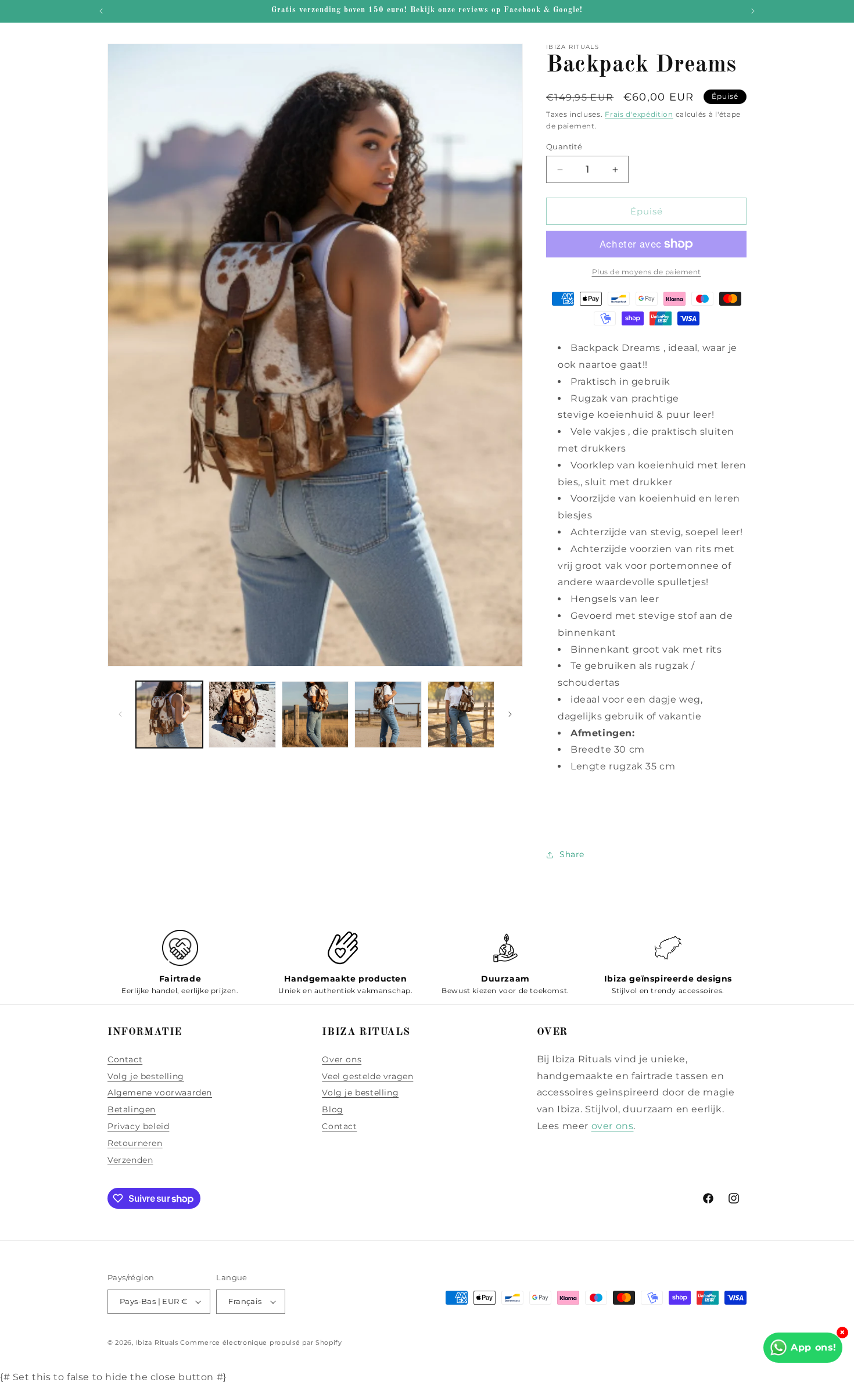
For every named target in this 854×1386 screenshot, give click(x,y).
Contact (124, 1059)
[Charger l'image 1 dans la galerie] (169, 714)
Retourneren (135, 1143)
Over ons (341, 1059)
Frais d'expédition (639, 114)
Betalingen (131, 1109)
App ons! (814, 1347)
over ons (612, 1125)
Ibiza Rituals (157, 1342)
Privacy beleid (138, 1126)
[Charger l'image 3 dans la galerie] (315, 714)
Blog (332, 1109)
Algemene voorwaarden (159, 1092)
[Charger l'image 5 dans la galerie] (461, 714)
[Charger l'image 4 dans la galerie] (387, 714)
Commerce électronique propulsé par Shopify (261, 1342)
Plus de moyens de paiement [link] (646, 271)
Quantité (564, 146)
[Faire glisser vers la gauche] (120, 714)
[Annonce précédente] (101, 11)
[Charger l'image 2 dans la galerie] (242, 714)
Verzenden (130, 1160)
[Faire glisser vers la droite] (510, 714)
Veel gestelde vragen (367, 1076)
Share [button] (571, 854)
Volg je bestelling (145, 1076)
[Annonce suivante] (753, 11)
